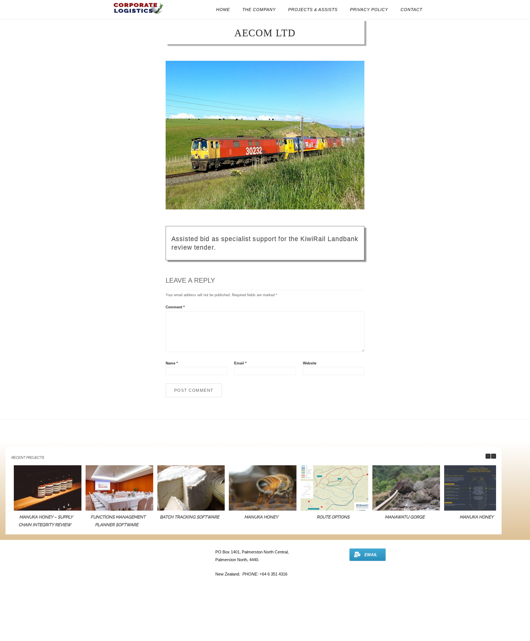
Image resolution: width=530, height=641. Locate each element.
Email (240, 363)
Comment (175, 307)
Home (223, 9)
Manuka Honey (261, 516)
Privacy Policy (369, 9)
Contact (411, 9)
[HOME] (138, 13)
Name (172, 363)
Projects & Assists (313, 9)
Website (309, 363)
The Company (259, 9)
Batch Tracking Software (189, 516)
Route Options (333, 516)
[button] (493, 456)
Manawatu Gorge (405, 516)
